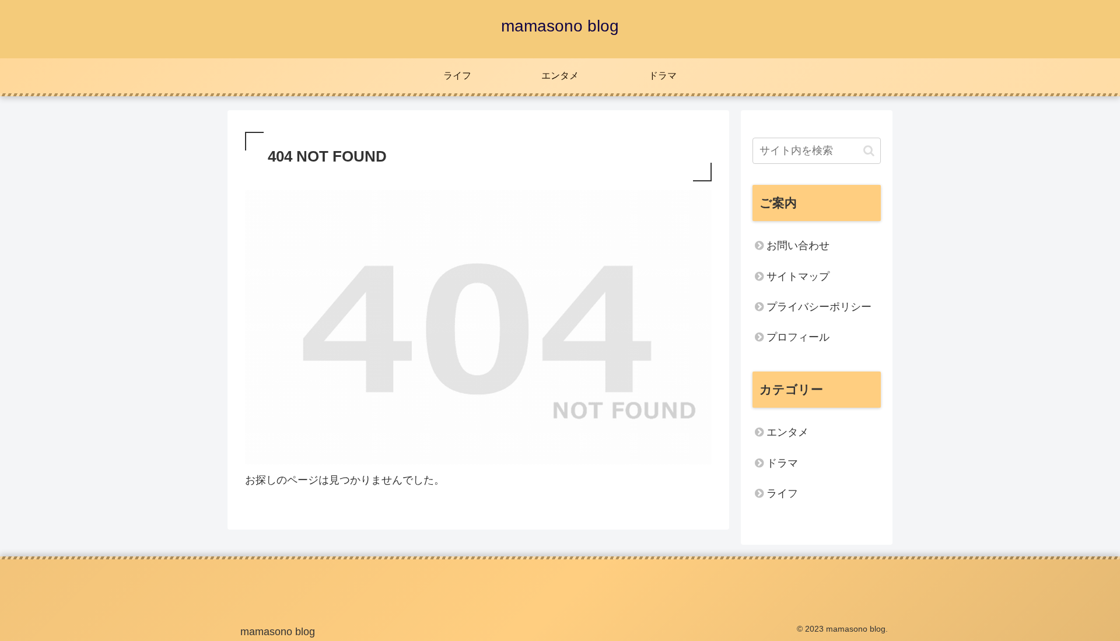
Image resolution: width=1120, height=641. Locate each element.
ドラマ (782, 463)
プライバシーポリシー (819, 307)
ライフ (782, 493)
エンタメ (787, 432)
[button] (869, 150)
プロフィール (798, 337)
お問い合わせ (798, 245)
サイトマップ (798, 276)
